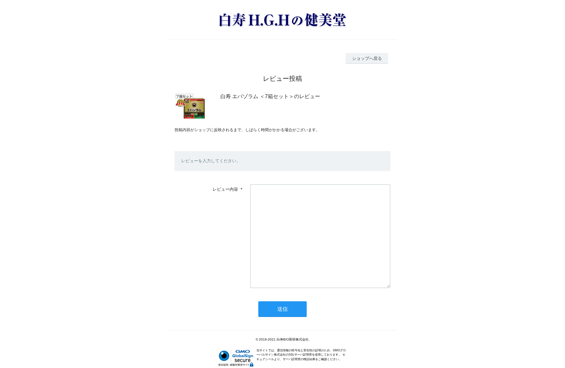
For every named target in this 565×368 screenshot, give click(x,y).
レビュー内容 (225, 189)
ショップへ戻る (367, 58)
